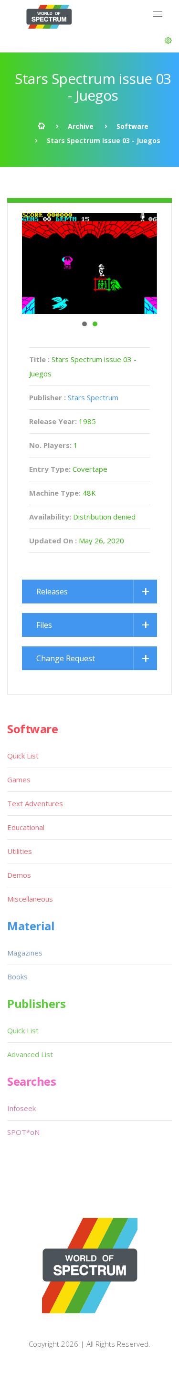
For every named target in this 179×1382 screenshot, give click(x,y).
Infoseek (21, 1108)
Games (19, 779)
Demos (19, 875)
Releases (52, 591)
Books (17, 976)
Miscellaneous (30, 899)
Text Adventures (35, 803)
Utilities (19, 851)
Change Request (65, 658)
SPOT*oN (23, 1132)
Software (132, 126)
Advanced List (30, 1054)
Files (44, 625)
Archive (81, 126)
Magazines (24, 952)
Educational (25, 827)
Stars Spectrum (93, 397)
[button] (168, 40)
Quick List (23, 755)
